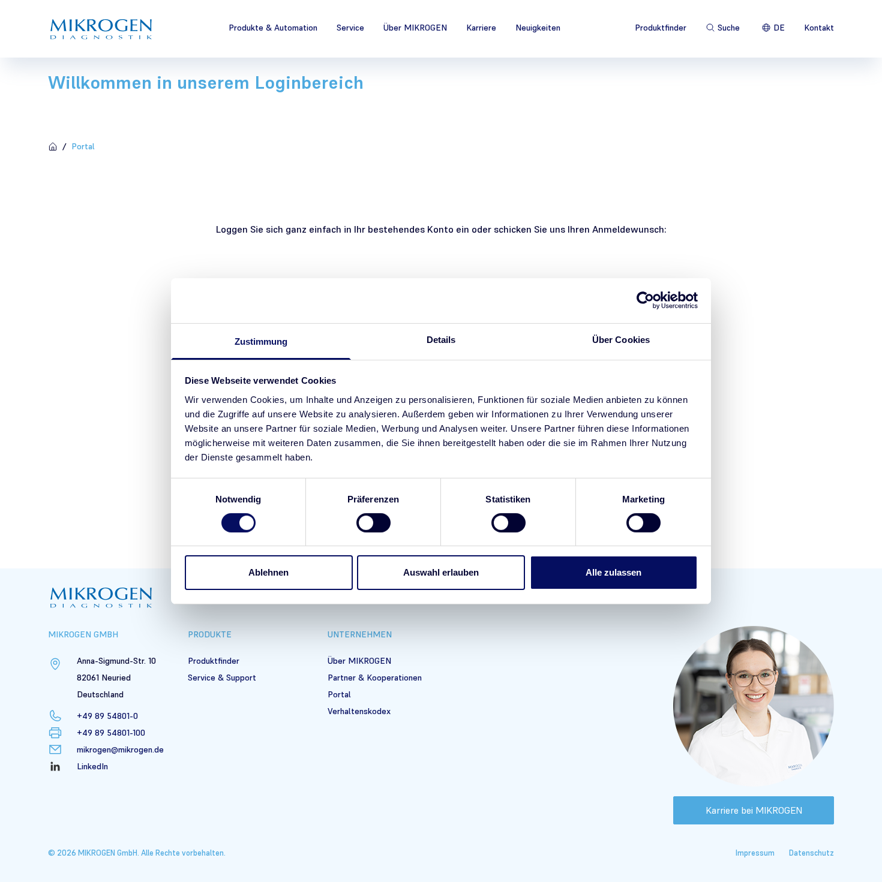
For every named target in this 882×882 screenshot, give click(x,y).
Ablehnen (268, 572)
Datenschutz (811, 853)
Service (350, 27)
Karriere (481, 27)
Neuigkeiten (537, 27)
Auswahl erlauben (441, 572)
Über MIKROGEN (415, 27)
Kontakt (819, 27)
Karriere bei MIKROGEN (754, 810)
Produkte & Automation (273, 27)
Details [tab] (441, 339)
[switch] (373, 522)
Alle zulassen (613, 572)
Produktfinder (660, 27)
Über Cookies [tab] (621, 339)
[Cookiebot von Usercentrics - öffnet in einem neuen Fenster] (645, 300)
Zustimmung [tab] (261, 341)
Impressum (755, 853)
